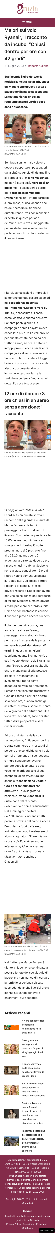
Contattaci (27, 1203)
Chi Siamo (27, 1228)
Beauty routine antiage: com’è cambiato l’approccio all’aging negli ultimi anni (33, 1048)
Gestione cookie (46, 1230)
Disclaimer (28, 1224)
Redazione (41, 1224)
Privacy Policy (13, 1224)
